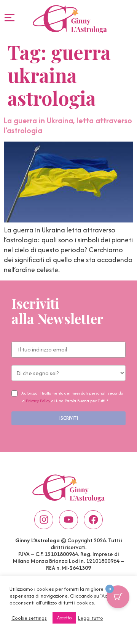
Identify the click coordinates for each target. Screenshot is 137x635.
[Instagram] (43, 519)
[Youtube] (68, 519)
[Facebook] (93, 519)
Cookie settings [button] (29, 617)
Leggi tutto (90, 617)
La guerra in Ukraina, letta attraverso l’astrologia (68, 125)
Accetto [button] (64, 617)
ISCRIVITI (68, 418)
